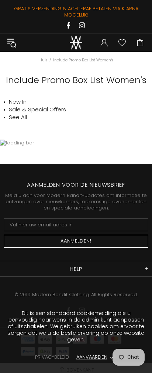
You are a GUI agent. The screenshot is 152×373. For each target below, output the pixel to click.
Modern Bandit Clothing (76, 43)
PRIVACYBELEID (52, 357)
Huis (43, 60)
